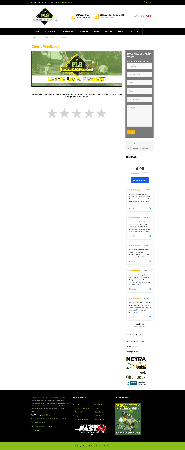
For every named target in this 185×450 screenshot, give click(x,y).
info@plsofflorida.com (64, 2)
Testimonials (79, 412)
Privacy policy (99, 419)
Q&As (96, 408)
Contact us (134, 31)
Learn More (46, 415)
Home (36, 31)
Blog (120, 31)
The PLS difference (81, 419)
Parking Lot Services (82, 408)
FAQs (96, 31)
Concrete (132, 144)
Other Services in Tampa (138, 149)
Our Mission (98, 404)
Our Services (67, 31)
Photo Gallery (99, 412)
